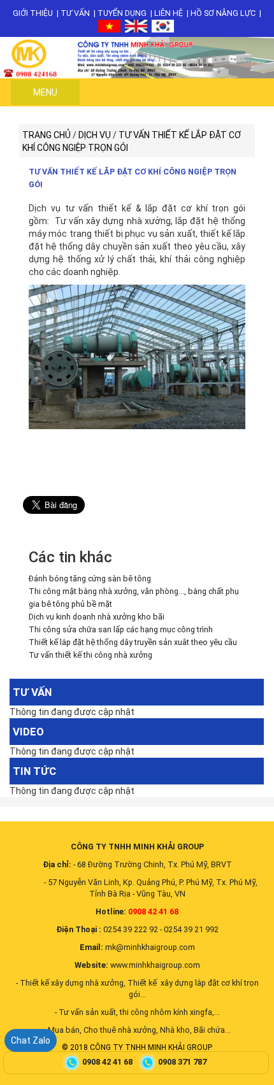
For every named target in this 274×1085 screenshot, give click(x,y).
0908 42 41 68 (108, 1062)
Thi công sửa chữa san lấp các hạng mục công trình (121, 629)
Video (28, 731)
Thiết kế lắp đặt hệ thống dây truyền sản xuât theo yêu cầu (133, 642)
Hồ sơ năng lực (223, 13)
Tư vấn (75, 13)
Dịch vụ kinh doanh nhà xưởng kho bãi (96, 616)
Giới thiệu (33, 13)
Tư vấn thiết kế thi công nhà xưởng (90, 655)
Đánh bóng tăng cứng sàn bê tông (90, 578)
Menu (45, 92)
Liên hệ (168, 13)
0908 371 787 (183, 1062)
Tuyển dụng (122, 13)
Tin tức (34, 771)
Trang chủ (46, 135)
